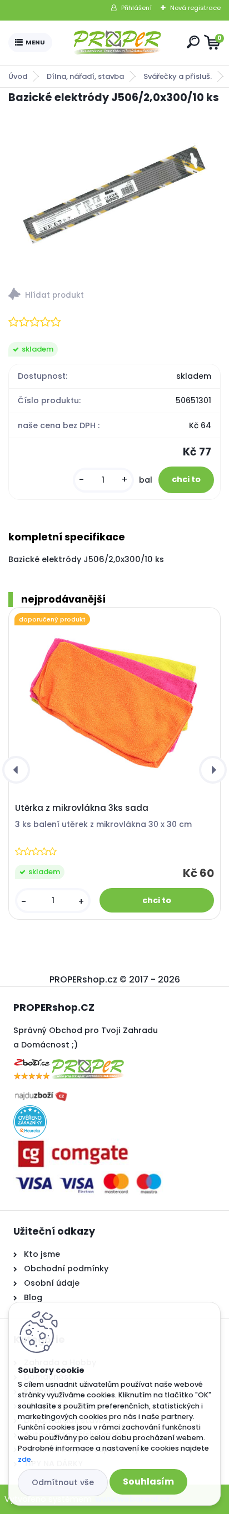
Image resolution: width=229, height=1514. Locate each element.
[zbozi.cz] (69, 1059)
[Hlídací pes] (114, 296)
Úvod (17, 76)
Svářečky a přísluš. (177, 76)
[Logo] (117, 43)
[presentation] (16, 770)
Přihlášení (136, 7)
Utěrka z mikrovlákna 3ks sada (81, 808)
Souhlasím (148, 1481)
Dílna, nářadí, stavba (85, 76)
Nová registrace (195, 7)
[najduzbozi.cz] (41, 1092)
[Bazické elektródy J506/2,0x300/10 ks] (114, 192)
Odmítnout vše (63, 1482)
